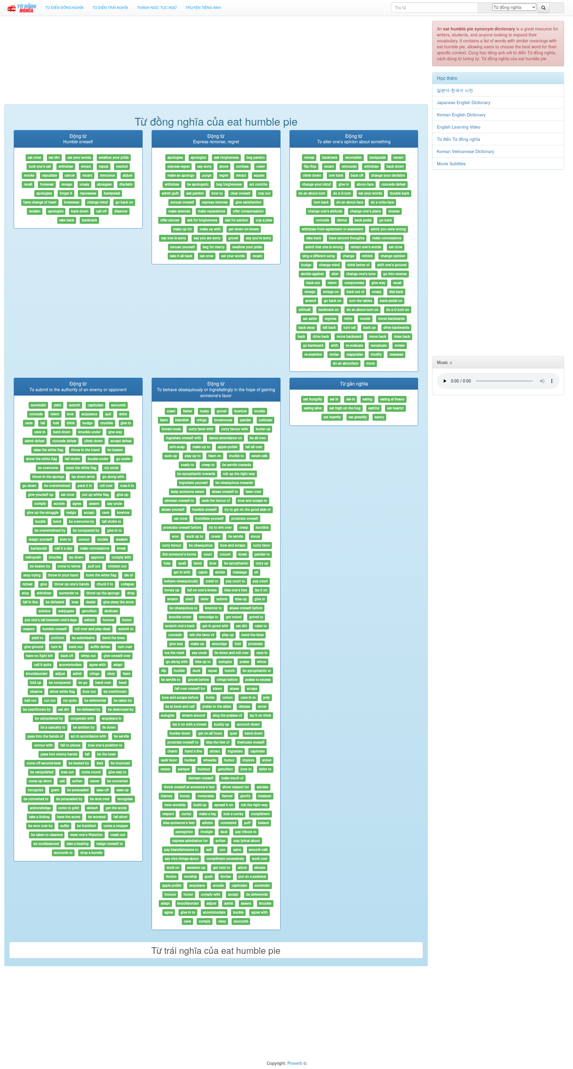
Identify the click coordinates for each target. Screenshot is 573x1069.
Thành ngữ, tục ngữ (157, 7)
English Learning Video (458, 127)
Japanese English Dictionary (463, 102)
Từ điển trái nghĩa (110, 7)
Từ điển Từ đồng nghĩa (458, 139)
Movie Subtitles (451, 163)
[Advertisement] (216, 62)
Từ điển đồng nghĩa (64, 7)
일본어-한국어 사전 (455, 90)
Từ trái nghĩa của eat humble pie (216, 950)
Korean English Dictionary (461, 115)
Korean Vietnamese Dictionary (465, 151)
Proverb (294, 1063)
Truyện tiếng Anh (203, 7)
